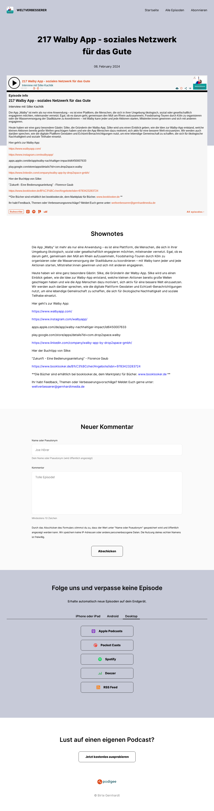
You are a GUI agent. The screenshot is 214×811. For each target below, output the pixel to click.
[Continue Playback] (14, 83)
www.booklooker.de (108, 196)
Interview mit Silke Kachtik (26, 106)
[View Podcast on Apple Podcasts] (28, 211)
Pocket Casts (111, 645)
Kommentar (38, 467)
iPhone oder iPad (88, 616)
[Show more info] (181, 88)
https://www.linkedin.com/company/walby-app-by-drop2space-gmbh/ (49, 172)
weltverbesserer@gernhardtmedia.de (133, 202)
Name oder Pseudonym (45, 440)
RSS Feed (110, 687)
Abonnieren (199, 10)
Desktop (131, 616)
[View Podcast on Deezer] (45, 211)
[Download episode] (177, 88)
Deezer (110, 673)
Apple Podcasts (110, 631)
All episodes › (195, 211)
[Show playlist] (190, 88)
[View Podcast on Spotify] (33, 211)
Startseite (152, 10)
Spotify (110, 659)
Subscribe (16, 211)
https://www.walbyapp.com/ (25, 148)
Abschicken (107, 551)
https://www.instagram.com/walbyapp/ (31, 154)
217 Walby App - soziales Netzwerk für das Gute (56, 81)
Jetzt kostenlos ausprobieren (107, 757)
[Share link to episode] (186, 88)
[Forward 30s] (37, 88)
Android (113, 616)
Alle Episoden (174, 10)
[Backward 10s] (34, 88)
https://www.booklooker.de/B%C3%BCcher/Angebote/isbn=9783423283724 (53, 190)
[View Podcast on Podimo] (39, 211)
